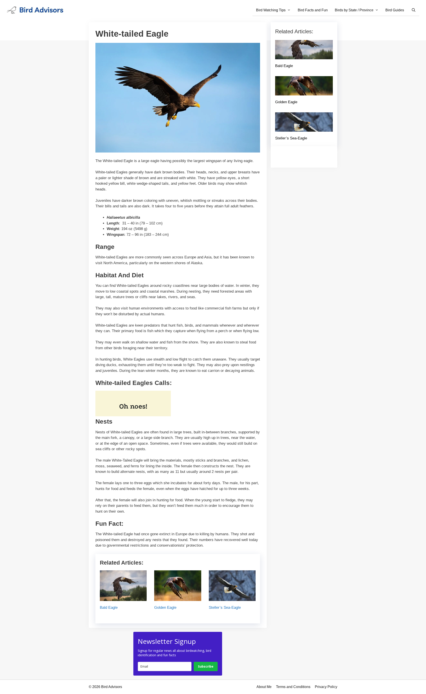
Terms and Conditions (293, 687)
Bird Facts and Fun (313, 10)
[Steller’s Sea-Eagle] (232, 598)
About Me (264, 687)
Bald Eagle (109, 607)
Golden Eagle (165, 607)
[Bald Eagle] (123, 598)
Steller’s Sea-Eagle (225, 607)
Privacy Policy (326, 687)
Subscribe (205, 666)
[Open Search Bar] (413, 10)
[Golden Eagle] (177, 598)
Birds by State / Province (354, 10)
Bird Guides (394, 10)
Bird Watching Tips (271, 10)
